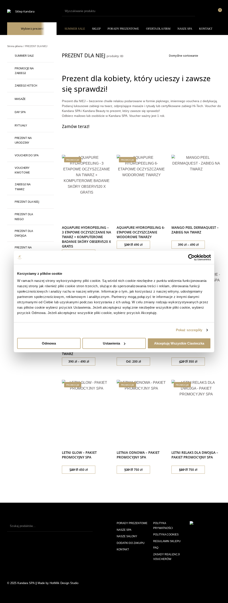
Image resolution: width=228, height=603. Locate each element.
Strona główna (14, 46)
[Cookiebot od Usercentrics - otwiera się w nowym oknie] (191, 257)
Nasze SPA (124, 529)
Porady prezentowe (132, 523)
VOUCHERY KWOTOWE (22, 170)
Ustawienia (111, 343)
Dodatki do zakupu (131, 543)
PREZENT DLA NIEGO (24, 216)
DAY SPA (20, 112)
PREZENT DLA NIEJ (27, 202)
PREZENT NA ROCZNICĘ (23, 249)
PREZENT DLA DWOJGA (24, 233)
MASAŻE (20, 99)
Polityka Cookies (166, 534)
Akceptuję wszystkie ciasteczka (179, 343)
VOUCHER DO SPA (27, 155)
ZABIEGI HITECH (26, 85)
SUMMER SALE (24, 56)
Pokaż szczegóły (189, 330)
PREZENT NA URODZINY (23, 140)
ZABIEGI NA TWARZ (23, 186)
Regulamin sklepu (167, 541)
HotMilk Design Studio (64, 583)
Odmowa (49, 343)
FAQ (155, 547)
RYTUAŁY (21, 125)
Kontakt (123, 549)
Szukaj (87, 526)
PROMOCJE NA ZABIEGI (24, 70)
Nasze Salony (127, 536)
